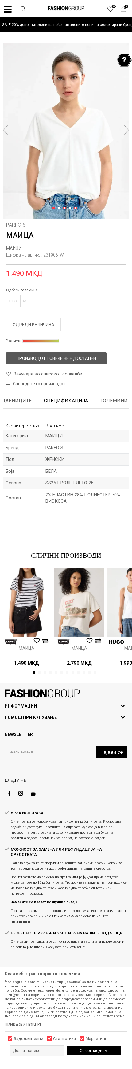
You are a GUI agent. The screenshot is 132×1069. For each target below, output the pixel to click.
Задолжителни (28, 1038)
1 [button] (54, 208)
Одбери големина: (22, 290)
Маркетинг (96, 1038)
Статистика (64, 1038)
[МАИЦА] (26, 602)
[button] (23, 9)
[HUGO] (116, 642)
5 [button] (76, 208)
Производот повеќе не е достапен (56, 358)
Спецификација (66, 401)
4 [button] (71, 208)
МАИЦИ (13, 248)
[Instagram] (20, 793)
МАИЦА (26, 648)
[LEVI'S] (10, 642)
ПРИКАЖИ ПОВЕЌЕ (23, 1025)
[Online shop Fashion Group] (66, 8)
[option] (66, 24)
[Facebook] (9, 793)
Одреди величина (33, 324)
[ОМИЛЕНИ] (113, 11)
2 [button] (60, 208)
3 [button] (65, 208)
